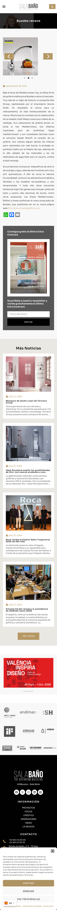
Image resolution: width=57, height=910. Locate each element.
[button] (52, 851)
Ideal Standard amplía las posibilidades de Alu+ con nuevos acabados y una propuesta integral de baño (28, 472)
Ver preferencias (28, 899)
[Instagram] (28, 792)
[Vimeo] (40, 792)
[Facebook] (16, 792)
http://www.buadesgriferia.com (24, 208)
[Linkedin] (34, 792)
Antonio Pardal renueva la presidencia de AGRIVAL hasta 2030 (27, 610)
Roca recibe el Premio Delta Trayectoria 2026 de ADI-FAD (28, 540)
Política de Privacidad (32, 906)
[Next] (48, 56)
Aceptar (28, 883)
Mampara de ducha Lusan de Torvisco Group (26, 402)
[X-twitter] (22, 792)
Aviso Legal (48, 906)
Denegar (28, 891)
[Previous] (9, 56)
